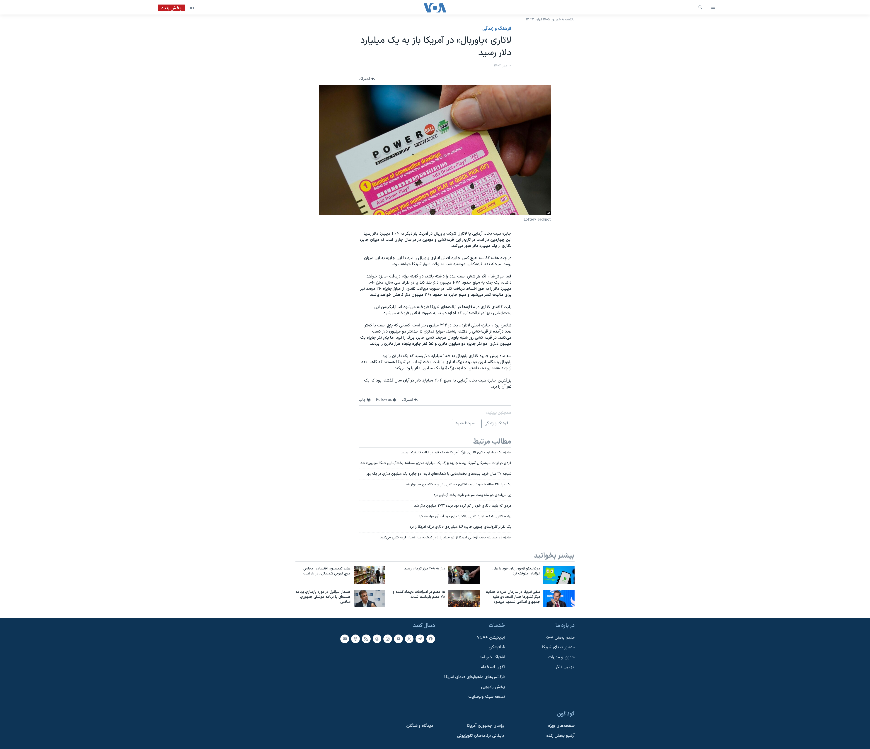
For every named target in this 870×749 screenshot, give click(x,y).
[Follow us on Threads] (377, 638)
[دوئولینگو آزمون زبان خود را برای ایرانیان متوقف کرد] (559, 575)
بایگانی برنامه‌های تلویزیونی (480, 736)
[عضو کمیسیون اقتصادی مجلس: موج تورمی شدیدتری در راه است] (369, 575)
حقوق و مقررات (561, 657)
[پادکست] (355, 638)
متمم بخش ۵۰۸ (560, 637)
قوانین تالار (565, 667)
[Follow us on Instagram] (387, 638)
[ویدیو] (192, 8)
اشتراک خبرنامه (492, 657)
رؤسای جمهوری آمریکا (485, 726)
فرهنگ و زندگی (496, 28)
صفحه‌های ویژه (561, 726)
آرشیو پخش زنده (560, 736)
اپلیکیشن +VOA (491, 637)
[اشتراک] (344, 638)
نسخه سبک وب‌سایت (486, 697)
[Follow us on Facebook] (430, 638)
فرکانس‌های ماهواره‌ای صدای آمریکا (474, 677)
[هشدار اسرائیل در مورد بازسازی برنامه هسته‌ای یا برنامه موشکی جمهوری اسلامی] (369, 598)
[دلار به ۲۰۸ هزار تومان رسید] (464, 575)
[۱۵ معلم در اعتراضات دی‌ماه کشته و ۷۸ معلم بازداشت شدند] (464, 598)
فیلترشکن (497, 647)
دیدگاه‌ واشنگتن (419, 726)
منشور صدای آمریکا (558, 647)
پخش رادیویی (493, 687)
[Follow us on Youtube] (398, 638)
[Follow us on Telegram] (420, 638)
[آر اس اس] (366, 638)
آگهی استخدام (493, 667)
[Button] (367, 79)
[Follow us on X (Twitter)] (409, 638)
